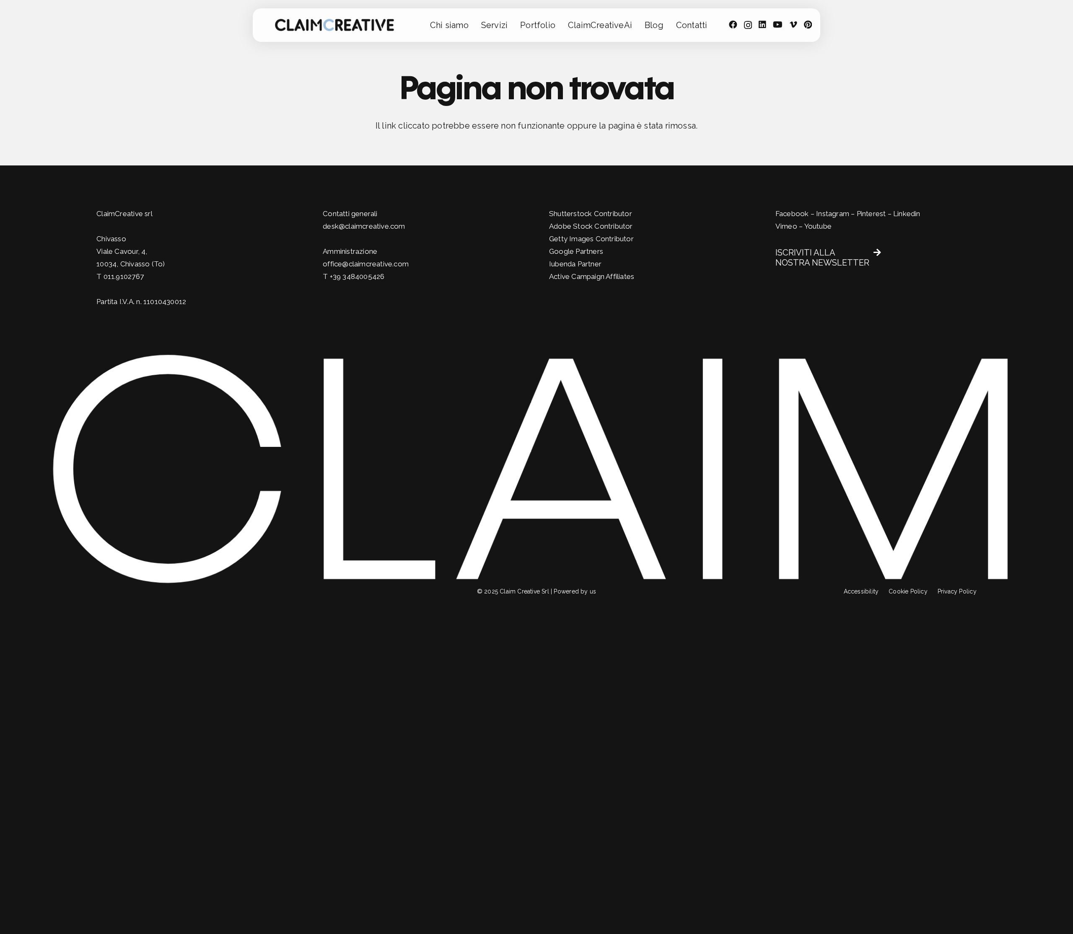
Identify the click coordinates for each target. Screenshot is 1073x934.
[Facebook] (733, 25)
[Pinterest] (808, 25)
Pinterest (871, 213)
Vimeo (786, 226)
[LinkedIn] (762, 25)
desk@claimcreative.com (364, 226)
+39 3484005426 (357, 276)
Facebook (792, 213)
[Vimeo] (793, 25)
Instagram (832, 213)
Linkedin (906, 213)
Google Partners (576, 251)
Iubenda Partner (575, 264)
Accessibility (861, 591)
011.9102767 (124, 276)
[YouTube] (778, 25)
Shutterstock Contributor (590, 213)
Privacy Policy (957, 591)
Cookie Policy (908, 591)
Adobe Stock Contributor (591, 226)
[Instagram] (748, 25)
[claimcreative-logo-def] (335, 25)
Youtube (818, 226)
